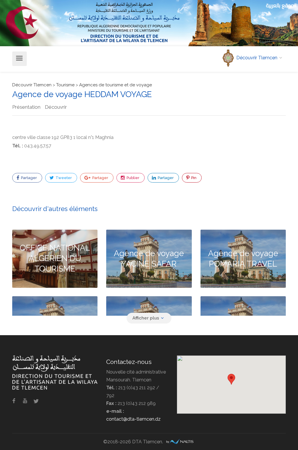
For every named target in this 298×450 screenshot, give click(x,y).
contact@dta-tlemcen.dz (133, 419)
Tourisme (65, 85)
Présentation (26, 107)
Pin (193, 178)
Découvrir (56, 107)
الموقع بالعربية (281, 5)
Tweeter (63, 178)
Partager (28, 178)
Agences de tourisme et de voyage (115, 85)
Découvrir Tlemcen (32, 85)
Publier (132, 178)
